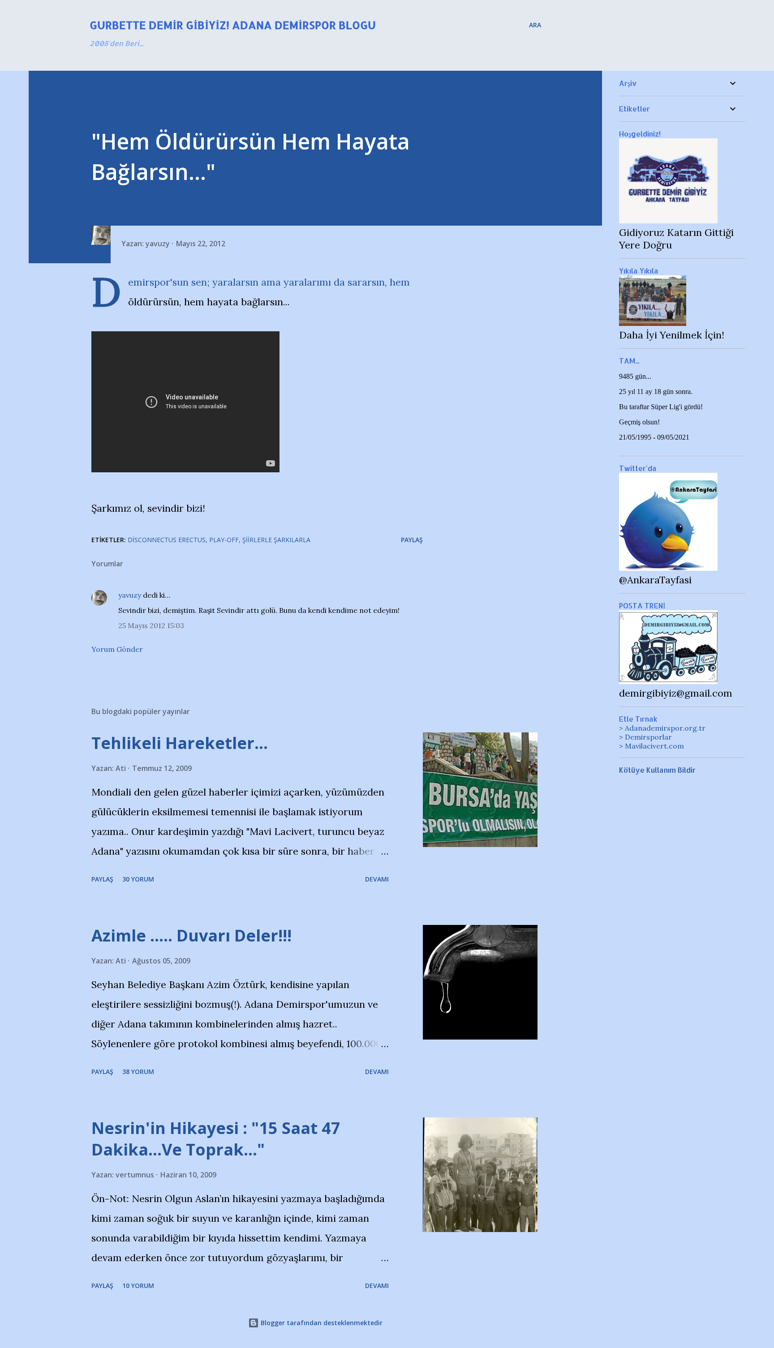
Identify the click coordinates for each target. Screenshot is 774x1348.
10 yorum (138, 1285)
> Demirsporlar (645, 736)
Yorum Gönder (117, 649)
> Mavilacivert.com (651, 745)
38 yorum (138, 1071)
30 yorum (138, 879)
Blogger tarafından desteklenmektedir (321, 1322)
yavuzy (129, 595)
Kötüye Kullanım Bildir (657, 770)
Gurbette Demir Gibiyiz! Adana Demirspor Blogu (233, 25)
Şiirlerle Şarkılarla (276, 539)
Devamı (377, 879)
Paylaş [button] (412, 539)
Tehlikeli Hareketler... (179, 743)
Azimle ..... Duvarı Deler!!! (191, 935)
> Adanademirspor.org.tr (662, 727)
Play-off (224, 539)
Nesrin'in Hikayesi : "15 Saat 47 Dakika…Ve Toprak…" (215, 1138)
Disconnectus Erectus (167, 539)
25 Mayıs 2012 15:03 (151, 625)
